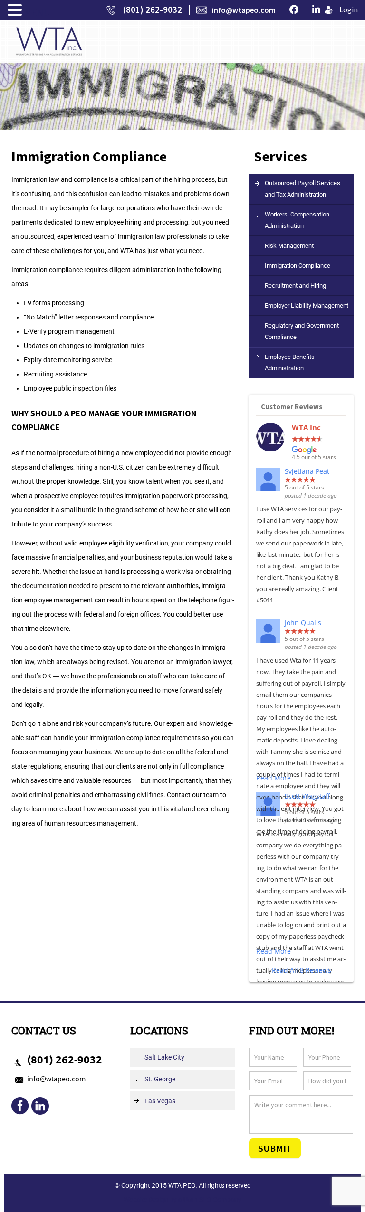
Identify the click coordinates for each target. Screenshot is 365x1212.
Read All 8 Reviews (301, 970)
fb (20, 1106)
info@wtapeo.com (244, 10)
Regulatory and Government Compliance (302, 331)
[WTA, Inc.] (49, 40)
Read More (273, 777)
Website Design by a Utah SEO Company (182, 1199)
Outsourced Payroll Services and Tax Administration (302, 188)
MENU (37, 12)
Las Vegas (159, 1101)
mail (40, 1106)
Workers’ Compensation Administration (297, 220)
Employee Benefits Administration (290, 362)
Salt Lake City (164, 1057)
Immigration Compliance (297, 265)
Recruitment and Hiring (295, 285)
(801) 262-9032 (152, 9)
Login (348, 9)
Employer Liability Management (306, 305)
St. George (159, 1079)
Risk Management (289, 245)
